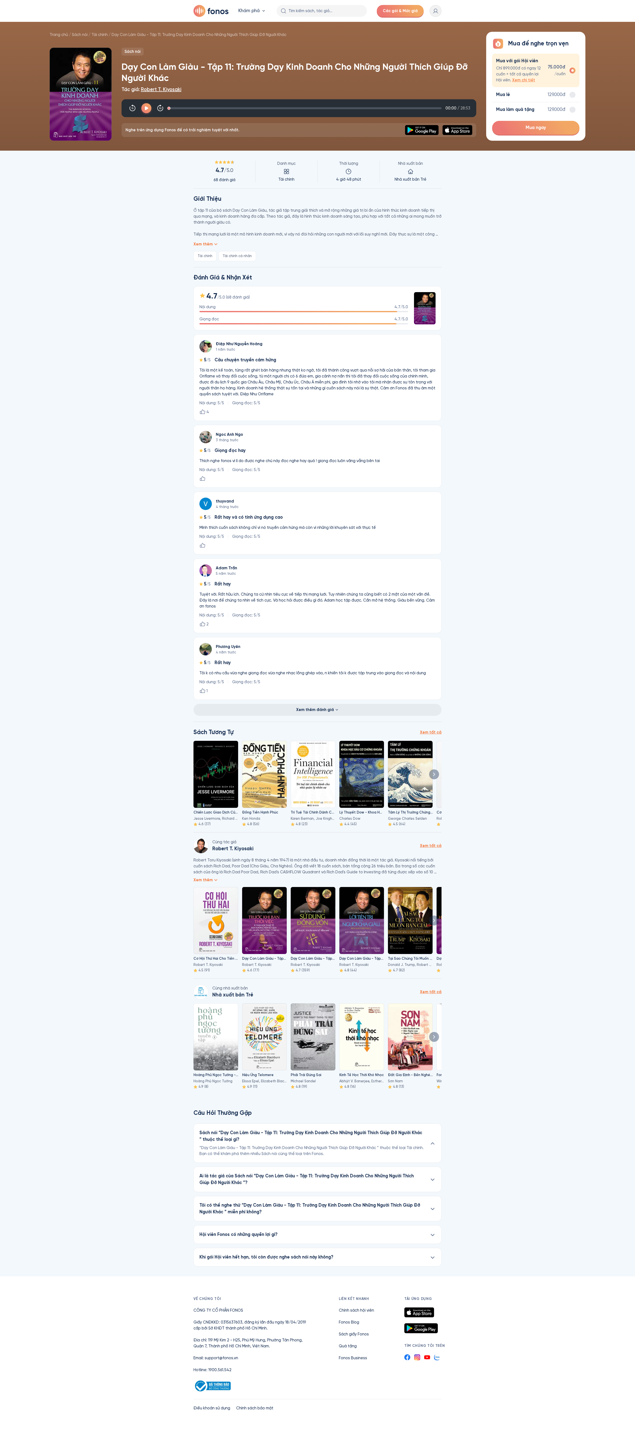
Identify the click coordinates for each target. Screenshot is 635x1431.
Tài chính (100, 35)
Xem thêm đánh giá (315, 710)
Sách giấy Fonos (354, 1334)
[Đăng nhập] (436, 11)
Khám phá (249, 10)
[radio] (535, 70)
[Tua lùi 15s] (132, 108)
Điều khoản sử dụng (211, 1408)
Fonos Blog (349, 1322)
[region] (317, 171)
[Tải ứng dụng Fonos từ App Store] (419, 1312)
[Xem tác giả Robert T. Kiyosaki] (200, 845)
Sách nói (80, 35)
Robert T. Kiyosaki (161, 89)
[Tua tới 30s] (160, 108)
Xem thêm (203, 244)
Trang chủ (59, 35)
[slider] (305, 108)
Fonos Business (353, 1358)
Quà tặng (348, 1346)
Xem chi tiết (523, 80)
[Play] (146, 108)
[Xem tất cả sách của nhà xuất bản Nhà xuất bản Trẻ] (200, 992)
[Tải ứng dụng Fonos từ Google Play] (421, 1328)
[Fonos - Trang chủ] (210, 11)
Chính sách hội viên (356, 1310)
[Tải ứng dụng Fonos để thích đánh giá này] (202, 479)
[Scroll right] (434, 774)
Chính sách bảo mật (254, 1408)
